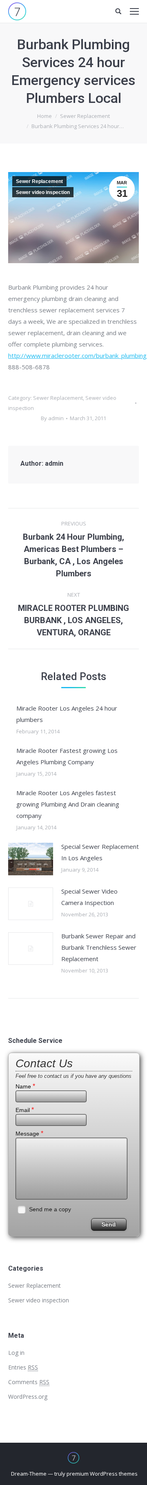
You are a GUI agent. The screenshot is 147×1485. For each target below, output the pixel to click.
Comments (28, 1382)
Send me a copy (50, 1209)
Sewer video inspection (43, 192)
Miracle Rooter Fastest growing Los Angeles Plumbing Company (67, 756)
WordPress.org (27, 1396)
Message (29, 1133)
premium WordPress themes (102, 1473)
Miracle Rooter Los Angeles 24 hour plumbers (66, 714)
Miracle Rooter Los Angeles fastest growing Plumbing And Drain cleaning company (67, 804)
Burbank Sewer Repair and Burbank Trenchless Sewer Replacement (98, 947)
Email (25, 1109)
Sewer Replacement (85, 116)
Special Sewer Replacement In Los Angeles (100, 852)
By (52, 418)
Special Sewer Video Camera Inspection (89, 897)
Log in (16, 1352)
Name (25, 1086)
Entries (23, 1367)
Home (44, 116)
